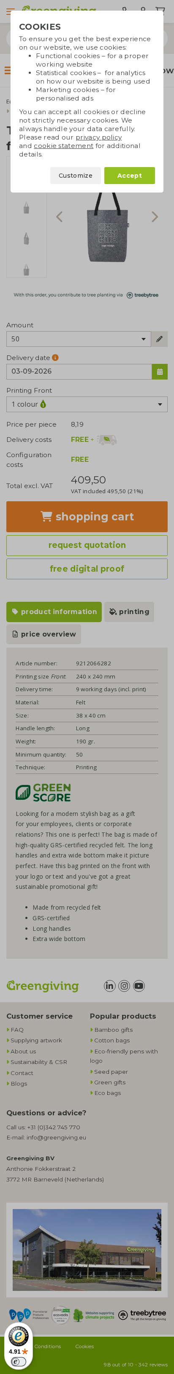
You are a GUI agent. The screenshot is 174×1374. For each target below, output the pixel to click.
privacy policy (99, 137)
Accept (129, 175)
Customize (75, 175)
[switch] (18, 1361)
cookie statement (63, 146)
